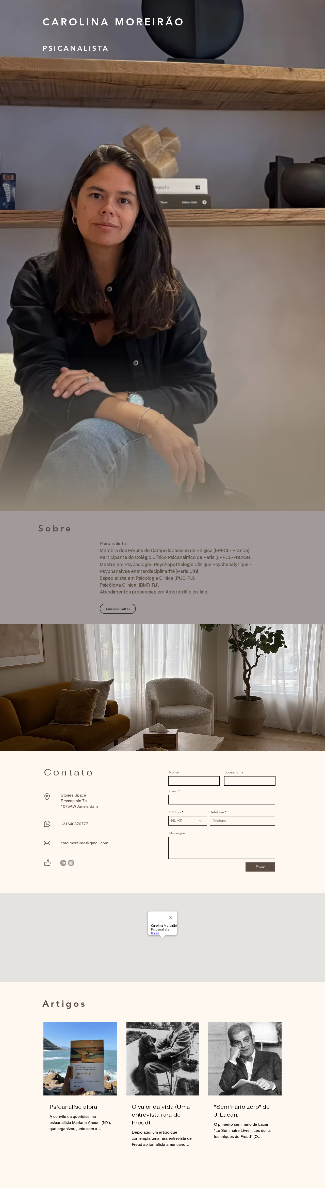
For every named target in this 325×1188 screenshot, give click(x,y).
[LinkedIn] (63, 863)
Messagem (177, 833)
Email (173, 791)
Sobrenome (234, 772)
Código (175, 812)
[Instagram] (71, 863)
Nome (174, 772)
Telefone (217, 812)
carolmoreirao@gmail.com (84, 843)
